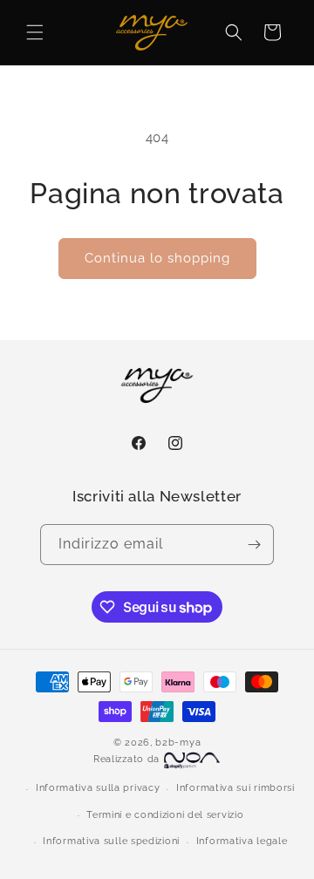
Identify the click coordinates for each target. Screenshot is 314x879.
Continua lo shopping (157, 258)
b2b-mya (178, 742)
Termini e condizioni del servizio (164, 815)
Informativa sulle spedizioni (111, 841)
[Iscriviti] (254, 544)
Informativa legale (242, 841)
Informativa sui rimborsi (235, 788)
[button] (35, 32)
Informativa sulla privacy (98, 788)
